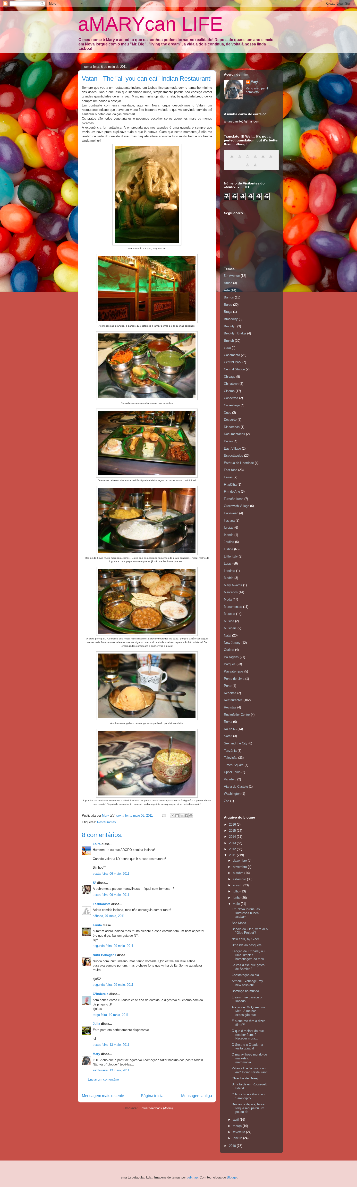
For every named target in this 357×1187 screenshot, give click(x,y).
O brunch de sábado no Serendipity (248, 1096)
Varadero (230, 779)
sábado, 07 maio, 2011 (109, 916)
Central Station (234, 369)
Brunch (229, 340)
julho (236, 891)
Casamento (232, 355)
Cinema (229, 391)
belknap (192, 1177)
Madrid (228, 578)
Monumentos (233, 607)
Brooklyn (230, 326)
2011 (233, 855)
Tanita (97, 925)
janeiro (238, 1138)
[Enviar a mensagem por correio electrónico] (163, 815)
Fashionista (101, 904)
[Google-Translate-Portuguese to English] (271, 159)
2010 (233, 1146)
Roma (228, 722)
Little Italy (231, 556)
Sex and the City (235, 743)
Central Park (232, 362)
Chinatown (231, 383)
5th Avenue (232, 276)
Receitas (230, 693)
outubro (238, 873)
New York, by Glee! (245, 939)
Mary (96, 1054)
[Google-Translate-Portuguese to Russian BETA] (247, 167)
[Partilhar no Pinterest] (190, 815)
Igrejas (228, 527)
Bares (228, 304)
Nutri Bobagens (104, 955)
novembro (240, 867)
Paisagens (231, 657)
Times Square (234, 765)
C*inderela (100, 994)
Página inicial (152, 1096)
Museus (229, 614)
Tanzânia (230, 750)
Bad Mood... (240, 923)
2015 (233, 830)
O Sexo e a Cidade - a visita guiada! (247, 1046)
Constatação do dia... (247, 975)
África (228, 283)
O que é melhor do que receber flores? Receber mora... (248, 1034)
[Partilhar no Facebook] (186, 815)
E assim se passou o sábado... (247, 999)
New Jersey (232, 643)
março (238, 1126)
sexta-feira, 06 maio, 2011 (111, 873)
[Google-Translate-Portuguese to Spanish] (255, 167)
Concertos (231, 398)
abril (236, 1119)
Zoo (226, 801)
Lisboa (228, 549)
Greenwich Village (236, 506)
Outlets (229, 650)
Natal (227, 635)
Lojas (227, 563)
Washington (232, 793)
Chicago (229, 376)
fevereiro (239, 1132)
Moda (228, 599)
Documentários (234, 434)
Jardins (229, 542)
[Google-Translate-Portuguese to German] (247, 159)
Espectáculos (233, 455)
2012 (233, 849)
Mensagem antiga (196, 1096)
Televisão (230, 757)
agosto (238, 885)
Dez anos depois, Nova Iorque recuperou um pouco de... (248, 1108)
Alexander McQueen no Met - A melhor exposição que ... (248, 1011)
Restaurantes (106, 822)
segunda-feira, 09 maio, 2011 (113, 946)
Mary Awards (233, 585)
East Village (232, 448)
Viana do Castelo (236, 786)
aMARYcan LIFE (150, 24)
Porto (227, 686)
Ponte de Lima (234, 679)
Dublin (228, 441)
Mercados (231, 592)
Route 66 (230, 729)
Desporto (230, 419)
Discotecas (232, 427)
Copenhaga (232, 405)
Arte (227, 290)
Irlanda (228, 535)
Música (229, 621)
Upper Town (232, 772)
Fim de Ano (232, 491)
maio (237, 904)
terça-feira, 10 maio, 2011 (110, 1015)
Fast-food (230, 470)
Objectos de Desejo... (247, 1078)
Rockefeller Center (237, 714)
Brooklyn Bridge (235, 333)
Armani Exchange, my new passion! (247, 983)
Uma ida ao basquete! (247, 945)
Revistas (230, 707)
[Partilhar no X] (181, 815)
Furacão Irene (233, 499)
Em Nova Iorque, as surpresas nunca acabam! (246, 912)
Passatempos (233, 671)
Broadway (231, 319)
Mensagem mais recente (103, 1096)
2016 (233, 824)
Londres (229, 571)
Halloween (231, 513)
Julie (96, 1024)
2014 (233, 836)
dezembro (240, 860)
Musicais (230, 628)
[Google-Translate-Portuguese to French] (240, 159)
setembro (240, 879)
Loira (97, 844)
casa (227, 347)
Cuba (227, 412)
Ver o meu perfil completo (257, 90)
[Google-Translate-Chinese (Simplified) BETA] (232, 159)
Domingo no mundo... (247, 991)
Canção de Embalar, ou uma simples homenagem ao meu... (249, 954)
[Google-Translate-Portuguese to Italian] (255, 159)
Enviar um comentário (103, 1079)
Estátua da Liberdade (239, 463)
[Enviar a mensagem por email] (172, 815)
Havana (229, 520)
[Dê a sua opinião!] (177, 815)
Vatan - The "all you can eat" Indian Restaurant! (250, 1070)
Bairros (229, 297)
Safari (228, 736)
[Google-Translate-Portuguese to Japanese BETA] (263, 159)
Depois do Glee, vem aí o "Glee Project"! (250, 931)
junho (237, 897)
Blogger (232, 1177)
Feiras (228, 477)
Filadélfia (230, 484)
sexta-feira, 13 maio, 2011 (111, 1045)
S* (94, 883)
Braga (228, 312)
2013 (233, 843)
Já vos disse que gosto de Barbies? (248, 967)
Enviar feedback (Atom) (156, 1108)
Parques (230, 664)
